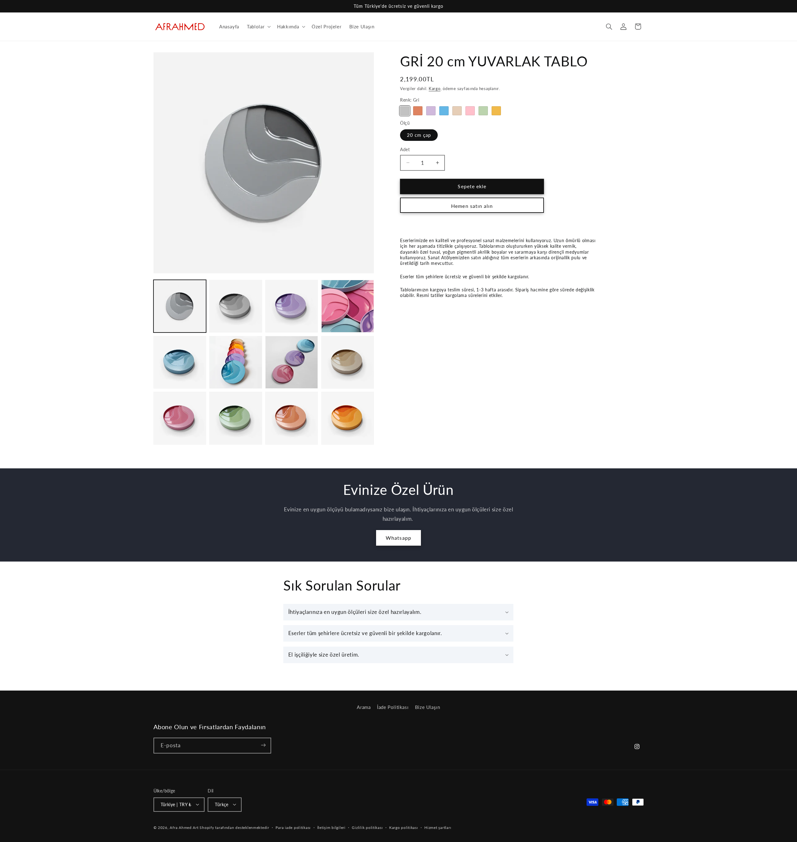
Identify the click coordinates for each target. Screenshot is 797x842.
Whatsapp (398, 537)
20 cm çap (419, 135)
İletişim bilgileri (331, 827)
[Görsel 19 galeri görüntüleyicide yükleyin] (347, 418)
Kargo (435, 88)
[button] (258, 26)
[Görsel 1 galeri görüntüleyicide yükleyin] (179, 306)
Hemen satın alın (472, 206)
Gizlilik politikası (367, 827)
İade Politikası (392, 707)
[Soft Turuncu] (417, 110)
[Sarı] (496, 110)
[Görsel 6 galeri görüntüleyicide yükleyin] (179, 362)
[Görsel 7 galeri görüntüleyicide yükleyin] (235, 362)
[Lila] (430, 110)
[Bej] (456, 110)
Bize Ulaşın (427, 707)
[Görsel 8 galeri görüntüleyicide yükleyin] (291, 362)
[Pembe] (469, 110)
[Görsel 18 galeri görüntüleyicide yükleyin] (291, 418)
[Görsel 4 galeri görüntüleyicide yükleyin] (291, 306)
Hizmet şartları (437, 827)
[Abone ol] (263, 745)
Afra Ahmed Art (184, 827)
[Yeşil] (483, 110)
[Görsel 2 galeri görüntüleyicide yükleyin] (235, 306)
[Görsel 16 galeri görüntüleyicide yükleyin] (179, 418)
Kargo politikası (403, 827)
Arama (363, 707)
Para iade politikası (293, 827)
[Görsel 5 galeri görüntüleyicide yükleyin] (347, 306)
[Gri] (404, 110)
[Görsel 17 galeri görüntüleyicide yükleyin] (235, 418)
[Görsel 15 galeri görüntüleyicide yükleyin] (347, 362)
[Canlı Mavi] (443, 110)
